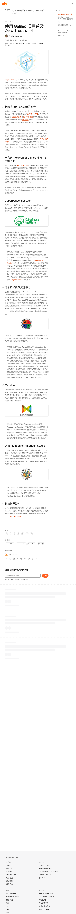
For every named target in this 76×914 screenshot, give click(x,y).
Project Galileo (28, 10)
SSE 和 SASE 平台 (46, 894)
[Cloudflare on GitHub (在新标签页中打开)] (25, 558)
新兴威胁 (25, 120)
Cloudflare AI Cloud (46, 897)
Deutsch (21, 43)
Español (27, 43)
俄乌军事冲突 (28, 117)
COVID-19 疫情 (32, 114)
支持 (8, 906)
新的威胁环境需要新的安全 (65, 14)
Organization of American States (63, 31)
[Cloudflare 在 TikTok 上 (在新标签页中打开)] (36, 558)
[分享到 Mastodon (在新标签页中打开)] (22, 533)
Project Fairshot (45, 875)
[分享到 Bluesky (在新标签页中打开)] (18, 533)
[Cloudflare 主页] (4, 3)
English (15, 43)
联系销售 (9, 868)
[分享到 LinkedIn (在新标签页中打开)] (14, 533)
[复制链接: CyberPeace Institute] (3, 201)
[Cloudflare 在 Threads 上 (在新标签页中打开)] (32, 558)
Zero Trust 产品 (22, 165)
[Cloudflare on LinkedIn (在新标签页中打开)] (13, 558)
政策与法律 (41, 544)
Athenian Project (45, 868)
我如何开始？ (62, 35)
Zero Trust (39, 10)
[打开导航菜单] (72, 4)
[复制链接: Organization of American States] (3, 446)
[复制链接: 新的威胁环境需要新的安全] (3, 107)
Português (8, 45)
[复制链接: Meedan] (3, 385)
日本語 (40, 43)
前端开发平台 (43, 903)
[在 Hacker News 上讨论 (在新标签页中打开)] (6, 533)
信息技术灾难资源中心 (64, 25)
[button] (26, 221)
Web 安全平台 (44, 909)
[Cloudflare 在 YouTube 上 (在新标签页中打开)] (17, 558)
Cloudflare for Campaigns (48, 871)
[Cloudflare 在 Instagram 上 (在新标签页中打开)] (21, 558)
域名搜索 (9, 884)
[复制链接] (31, 533)
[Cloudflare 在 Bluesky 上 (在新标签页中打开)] (28, 558)
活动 (8, 909)
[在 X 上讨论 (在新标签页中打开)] (10, 533)
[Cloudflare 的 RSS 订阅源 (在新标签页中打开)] (6, 558)
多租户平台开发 (44, 906)
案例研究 (9, 900)
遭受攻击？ (10, 881)
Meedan (60, 28)
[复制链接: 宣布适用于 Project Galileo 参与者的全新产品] (3, 158)
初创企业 (9, 878)
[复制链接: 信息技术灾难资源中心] (3, 287)
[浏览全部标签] (47, 10)
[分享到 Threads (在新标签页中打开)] (27, 533)
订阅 (45, 576)
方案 (8, 865)
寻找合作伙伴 (11, 875)
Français (34, 43)
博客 (8, 913)
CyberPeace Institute (64, 22)
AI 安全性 (42, 900)
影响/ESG (42, 878)
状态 (8, 903)
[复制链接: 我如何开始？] (3, 504)
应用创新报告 (11, 894)
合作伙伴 (9, 871)
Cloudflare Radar (12, 897)
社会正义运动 (16, 117)
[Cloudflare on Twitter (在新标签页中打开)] (10, 558)
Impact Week (18, 10)
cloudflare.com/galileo (13, 516)
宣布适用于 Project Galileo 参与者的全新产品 (65, 18)
